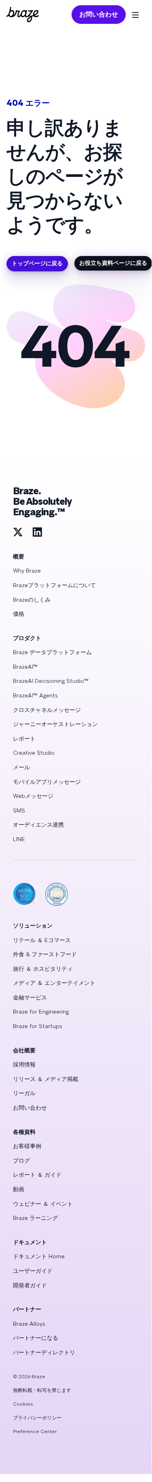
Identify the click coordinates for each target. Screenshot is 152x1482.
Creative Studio (34, 752)
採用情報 (24, 1064)
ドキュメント (30, 1242)
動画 (18, 1189)
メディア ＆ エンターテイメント (54, 983)
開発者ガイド (30, 1285)
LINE (19, 839)
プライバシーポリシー (37, 1418)
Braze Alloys (29, 1323)
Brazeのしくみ (32, 599)
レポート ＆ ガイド (37, 1174)
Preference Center (35, 1431)
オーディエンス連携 (38, 824)
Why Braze (27, 570)
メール (21, 767)
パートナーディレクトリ (44, 1352)
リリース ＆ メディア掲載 (45, 1079)
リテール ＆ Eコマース (42, 940)
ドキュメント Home (39, 1256)
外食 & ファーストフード (45, 954)
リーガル (24, 1093)
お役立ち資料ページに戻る (113, 263)
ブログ (21, 1160)
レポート (24, 738)
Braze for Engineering (41, 1011)
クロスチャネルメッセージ (47, 710)
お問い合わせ (98, 14)
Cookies (23, 1404)
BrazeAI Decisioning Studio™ (51, 680)
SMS (19, 810)
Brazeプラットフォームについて (54, 585)
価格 (18, 613)
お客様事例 (27, 1146)
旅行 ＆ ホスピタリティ (43, 968)
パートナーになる (35, 1337)
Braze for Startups (37, 1026)
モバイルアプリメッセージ (47, 781)
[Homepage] (22, 14)
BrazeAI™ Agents (35, 695)
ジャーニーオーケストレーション (55, 724)
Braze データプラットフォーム (52, 652)
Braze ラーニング (35, 1218)
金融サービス (30, 997)
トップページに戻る (37, 263)
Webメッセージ (33, 796)
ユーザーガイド (33, 1270)
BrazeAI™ (25, 666)
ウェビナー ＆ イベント (43, 1203)
